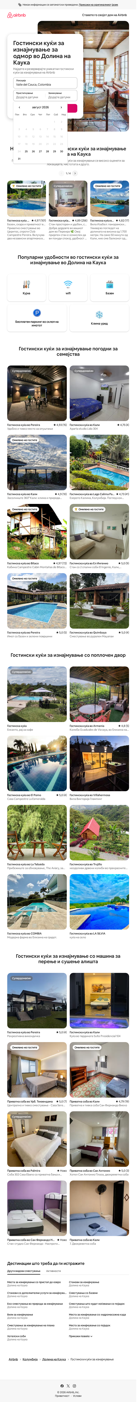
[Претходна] (61, 173)
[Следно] (75, 173)
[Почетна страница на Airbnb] (16, 15)
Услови (77, 1395)
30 (61, 151)
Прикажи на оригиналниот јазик (98, 4)
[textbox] (29, 97)
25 (26, 151)
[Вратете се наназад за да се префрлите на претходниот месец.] (19, 107)
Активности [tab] (53, 1271)
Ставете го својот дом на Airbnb (104, 15)
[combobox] (45, 84)
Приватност (62, 1395)
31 (19, 158)
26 (33, 151)
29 (54, 151)
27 (40, 151)
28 (47, 151)
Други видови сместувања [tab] (23, 1271)
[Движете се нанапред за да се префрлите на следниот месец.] (61, 107)
